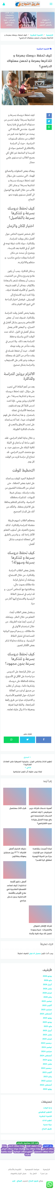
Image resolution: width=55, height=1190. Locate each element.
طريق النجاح (47, 1128)
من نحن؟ (43, 1173)
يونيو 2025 (47, 1022)
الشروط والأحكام (14, 1169)
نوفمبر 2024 (47, 1047)
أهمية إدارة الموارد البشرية (28, 24)
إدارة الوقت (47, 1108)
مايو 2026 (48, 980)
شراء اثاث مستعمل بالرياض (27, 1143)
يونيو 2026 (47, 976)
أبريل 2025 (47, 1030)
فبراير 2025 (47, 1039)
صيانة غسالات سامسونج (44, 1151)
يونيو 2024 (47, 1059)
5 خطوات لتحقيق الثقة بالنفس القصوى (45, 23)
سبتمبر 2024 (46, 1051)
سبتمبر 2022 (46, 1080)
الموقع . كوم (17, 1181)
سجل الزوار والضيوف (18, 1173)
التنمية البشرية (43, 48)
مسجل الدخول (35, 953)
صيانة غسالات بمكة (32, 1148)
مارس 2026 (47, 988)
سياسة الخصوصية (32, 1169)
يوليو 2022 (47, 1089)
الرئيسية (46, 1169)
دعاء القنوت (48, 1146)
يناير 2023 (48, 1076)
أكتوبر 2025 (47, 1005)
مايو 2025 (48, 1026)
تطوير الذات (47, 1120)
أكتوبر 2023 (47, 1072)
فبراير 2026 (47, 993)
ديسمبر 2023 (46, 1068)
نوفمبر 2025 (47, 1001)
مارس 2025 (47, 1034)
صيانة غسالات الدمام (16, 1146)
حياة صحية (47, 1124)
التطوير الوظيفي (45, 1112)
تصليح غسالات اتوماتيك (23, 1151)
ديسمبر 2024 (46, 1043)
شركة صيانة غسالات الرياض (12, 1148)
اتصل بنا (33, 1173)
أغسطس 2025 (46, 1013)
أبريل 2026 (47, 984)
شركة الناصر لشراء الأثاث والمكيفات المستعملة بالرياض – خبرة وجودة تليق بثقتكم (9, 18)
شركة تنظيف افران (34, 1146)
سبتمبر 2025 (46, 1009)
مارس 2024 (47, 1064)
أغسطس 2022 (46, 1085)
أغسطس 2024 (46, 1055)
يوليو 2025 (47, 1018)
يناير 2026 (48, 997)
